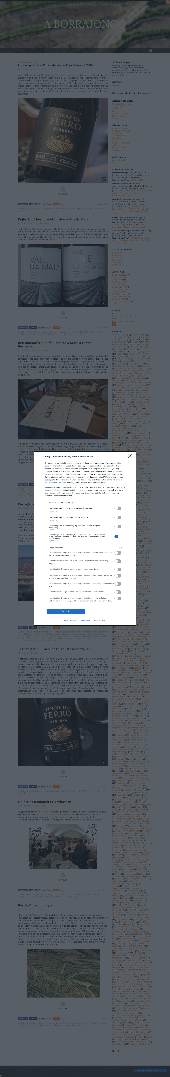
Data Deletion (70, 621)
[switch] (117, 508)
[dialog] (85, 539)
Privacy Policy (100, 621)
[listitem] (85, 502)
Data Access (85, 621)
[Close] (130, 456)
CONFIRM (66, 611)
